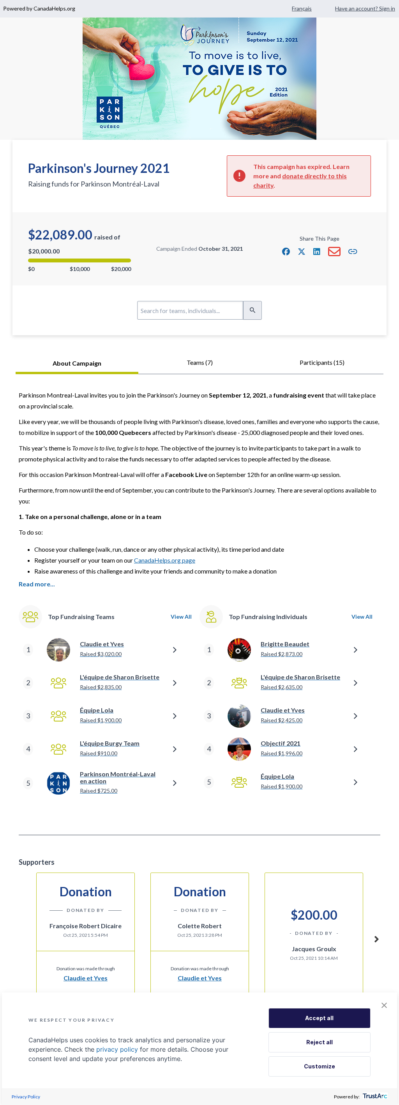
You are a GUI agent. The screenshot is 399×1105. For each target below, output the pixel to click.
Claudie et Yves (86, 978)
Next (376, 938)
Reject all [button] (319, 1042)
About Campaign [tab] (77, 363)
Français (302, 8)
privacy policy (117, 1049)
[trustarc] (374, 1097)
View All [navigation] (181, 616)
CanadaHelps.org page (164, 560)
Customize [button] (319, 1066)
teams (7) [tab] (200, 362)
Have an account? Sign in (365, 8)
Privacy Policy (26, 1097)
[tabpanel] (199, 604)
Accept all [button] (319, 1018)
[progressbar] (79, 260)
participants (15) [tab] (322, 362)
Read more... (37, 584)
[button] (286, 251)
